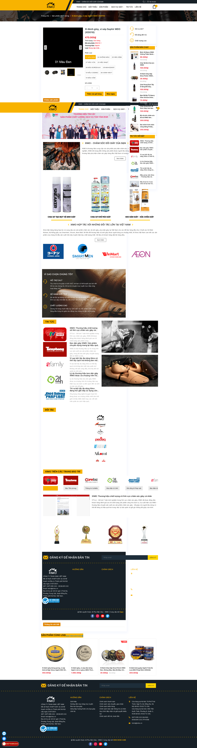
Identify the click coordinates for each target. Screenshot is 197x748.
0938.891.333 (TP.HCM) (142, 592)
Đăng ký (153, 557)
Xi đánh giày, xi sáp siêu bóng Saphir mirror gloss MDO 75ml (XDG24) (82, 670)
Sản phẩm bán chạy (139, 47)
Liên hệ (72, 711)
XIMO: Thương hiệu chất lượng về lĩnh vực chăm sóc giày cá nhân (83, 330)
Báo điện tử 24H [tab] (112, 488)
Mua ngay (111, 94)
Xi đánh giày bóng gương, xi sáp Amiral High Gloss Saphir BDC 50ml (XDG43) (54, 670)
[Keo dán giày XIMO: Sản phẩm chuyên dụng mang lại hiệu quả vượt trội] (55, 349)
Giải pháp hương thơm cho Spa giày (82, 709)
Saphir (97, 45)
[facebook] (92, 616)
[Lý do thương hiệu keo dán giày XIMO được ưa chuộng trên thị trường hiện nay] (55, 379)
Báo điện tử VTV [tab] (50, 488)
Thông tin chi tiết (51, 624)
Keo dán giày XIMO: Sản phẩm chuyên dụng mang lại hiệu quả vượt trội (84, 345)
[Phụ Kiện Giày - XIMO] (139, 196)
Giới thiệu (73, 701)
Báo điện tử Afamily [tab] (156, 488)
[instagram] (97, 616)
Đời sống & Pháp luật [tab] (134, 488)
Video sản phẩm (51, 100)
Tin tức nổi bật (137, 136)
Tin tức (49, 321)
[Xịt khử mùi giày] (61, 196)
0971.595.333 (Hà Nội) (142, 589)
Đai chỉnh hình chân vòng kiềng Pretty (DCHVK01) (147, 126)
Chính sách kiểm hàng (107, 706)
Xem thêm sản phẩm (74, 636)
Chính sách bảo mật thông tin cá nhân (113, 709)
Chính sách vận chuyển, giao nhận (111, 704)
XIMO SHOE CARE (119, 740)
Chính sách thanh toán (107, 701)
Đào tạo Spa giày (76, 706)
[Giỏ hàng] (154, 8)
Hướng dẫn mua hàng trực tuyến (81, 704)
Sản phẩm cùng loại (53, 635)
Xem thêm (120, 158)
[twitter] (107, 616)
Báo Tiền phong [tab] (70, 488)
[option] (55, 657)
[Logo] (51, 5)
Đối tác (49, 410)
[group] (63, 47)
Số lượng (88, 83)
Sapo (122, 612)
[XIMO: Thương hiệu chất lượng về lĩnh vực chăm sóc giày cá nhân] (55, 334)
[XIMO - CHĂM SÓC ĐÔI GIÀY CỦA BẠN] (53, 571)
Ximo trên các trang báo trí (62, 471)
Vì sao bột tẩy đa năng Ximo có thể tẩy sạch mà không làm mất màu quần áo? (84, 360)
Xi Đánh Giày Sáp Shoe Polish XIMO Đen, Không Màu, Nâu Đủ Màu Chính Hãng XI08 (113, 670)
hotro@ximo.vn (139, 595)
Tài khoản (152, 2)
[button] (80, 47)
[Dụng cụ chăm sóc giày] (100, 196)
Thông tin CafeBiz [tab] (91, 488)
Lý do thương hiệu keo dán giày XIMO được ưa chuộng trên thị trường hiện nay (84, 375)
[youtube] (102, 616)
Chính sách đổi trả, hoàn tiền (109, 716)
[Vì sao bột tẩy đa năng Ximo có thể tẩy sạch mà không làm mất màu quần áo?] (55, 364)
